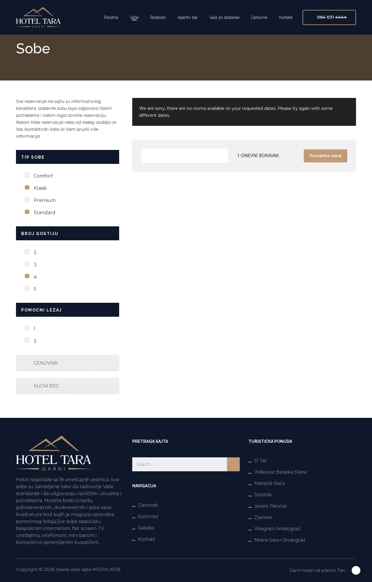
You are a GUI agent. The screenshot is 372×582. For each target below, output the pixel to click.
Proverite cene (325, 155)
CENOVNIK (46, 363)
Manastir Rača (269, 483)
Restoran (158, 17)
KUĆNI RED (46, 386)
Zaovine (263, 517)
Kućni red (148, 516)
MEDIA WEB (106, 569)
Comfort (43, 176)
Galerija (146, 528)
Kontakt (285, 17)
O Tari (260, 460)
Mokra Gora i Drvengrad (279, 540)
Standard (45, 212)
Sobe (134, 17)
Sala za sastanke (224, 17)
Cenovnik (259, 17)
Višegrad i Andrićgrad (277, 528)
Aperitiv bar (188, 17)
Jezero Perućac (270, 506)
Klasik (40, 188)
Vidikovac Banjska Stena (280, 472)
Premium (45, 200)
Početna (111, 17)
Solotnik (263, 494)
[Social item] (356, 570)
